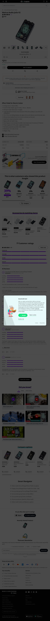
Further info (21, 319)
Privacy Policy (42, 322)
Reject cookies (33, 315)
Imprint (36, 322)
